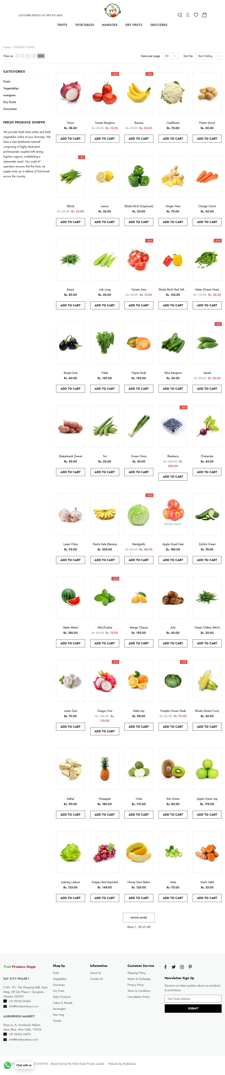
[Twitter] (174, 967)
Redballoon (129, 1064)
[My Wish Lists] (196, 16)
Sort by (188, 56)
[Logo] (112, 10)
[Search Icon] (180, 15)
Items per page (150, 56)
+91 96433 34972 (20, 1034)
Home (7, 47)
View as (8, 56)
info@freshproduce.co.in (23, 1006)
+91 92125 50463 (20, 1001)
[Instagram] (182, 967)
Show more (139, 917)
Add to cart (70, 139)
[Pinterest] (190, 967)
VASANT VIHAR (24, 47)
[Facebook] (165, 967)
